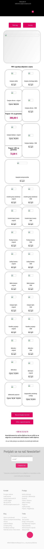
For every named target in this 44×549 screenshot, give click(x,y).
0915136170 (22, 2)
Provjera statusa (8, 494)
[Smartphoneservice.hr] (13, 12)
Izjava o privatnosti (9, 517)
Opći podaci (25, 519)
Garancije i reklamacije (28, 496)
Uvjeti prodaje (26, 506)
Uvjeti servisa (7, 496)
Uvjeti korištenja (8, 523)
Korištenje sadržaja (9, 528)
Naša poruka (25, 530)
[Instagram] (26, 6)
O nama (24, 517)
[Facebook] (18, 6)
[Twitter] (21, 6)
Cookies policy (8, 526)
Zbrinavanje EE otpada (28, 528)
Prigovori (24, 504)
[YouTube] (23, 6)
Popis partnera (26, 526)
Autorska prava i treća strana (12, 530)
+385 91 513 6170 (22, 432)
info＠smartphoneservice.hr (23, 4)
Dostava (24, 498)
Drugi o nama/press (27, 521)
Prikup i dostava (26, 500)
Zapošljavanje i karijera (28, 523)
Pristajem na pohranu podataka (21, 456)
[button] (15, 25)
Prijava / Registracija (28, 509)
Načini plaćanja (26, 494)
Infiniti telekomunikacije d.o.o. (16, 543)
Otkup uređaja (26, 502)
